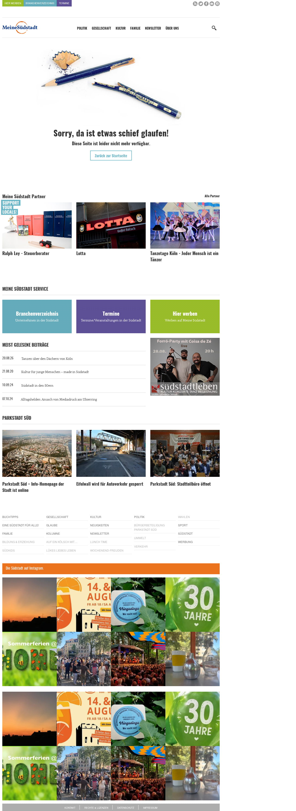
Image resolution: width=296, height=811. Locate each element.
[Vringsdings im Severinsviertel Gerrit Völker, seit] (138, 604)
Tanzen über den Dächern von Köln (47, 359)
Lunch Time (98, 542)
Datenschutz (125, 807)
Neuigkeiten (99, 525)
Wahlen (184, 517)
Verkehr (141, 546)
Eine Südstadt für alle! (20, 525)
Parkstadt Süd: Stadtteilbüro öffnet (180, 484)
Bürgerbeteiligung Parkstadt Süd (149, 527)
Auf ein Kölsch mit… (61, 542)
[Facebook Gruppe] (212, 5)
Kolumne (53, 533)
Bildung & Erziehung (18, 542)
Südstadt (185, 533)
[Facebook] (206, 5)
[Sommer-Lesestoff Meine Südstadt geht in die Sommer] (29, 604)
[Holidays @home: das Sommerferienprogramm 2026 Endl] (29, 659)
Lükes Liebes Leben (61, 550)
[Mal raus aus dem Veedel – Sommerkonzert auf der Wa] (138, 659)
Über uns (172, 28)
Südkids (8, 550)
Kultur (121, 28)
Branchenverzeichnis (40, 3)
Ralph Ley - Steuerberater (25, 254)
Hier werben (13, 3)
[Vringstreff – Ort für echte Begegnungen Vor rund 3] (192, 604)
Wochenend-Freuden (106, 550)
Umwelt (140, 538)
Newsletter (153, 28)
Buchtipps (10, 517)
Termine (64, 3)
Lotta (81, 254)
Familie (135, 28)
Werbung (185, 542)
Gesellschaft (101, 28)
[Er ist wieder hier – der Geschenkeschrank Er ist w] (192, 659)
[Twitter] (200, 5)
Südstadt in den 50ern (37, 386)
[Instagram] (217, 5)
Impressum (150, 807)
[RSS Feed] (195, 5)
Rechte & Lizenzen (96, 807)
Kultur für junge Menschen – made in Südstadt (55, 372)
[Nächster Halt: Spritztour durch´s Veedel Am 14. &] (84, 604)
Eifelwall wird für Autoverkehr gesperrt (109, 484)
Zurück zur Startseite (111, 156)
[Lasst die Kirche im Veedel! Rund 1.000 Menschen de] (84, 659)
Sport (183, 525)
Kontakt (70, 807)
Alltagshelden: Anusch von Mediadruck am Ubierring (59, 399)
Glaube (52, 525)
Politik (82, 28)
